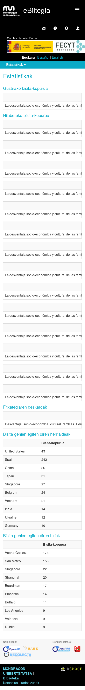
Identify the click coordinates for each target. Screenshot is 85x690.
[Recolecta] (17, 654)
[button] (55, 28)
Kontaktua (10, 682)
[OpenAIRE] (12, 648)
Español (43, 57)
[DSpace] (71, 668)
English (57, 57)
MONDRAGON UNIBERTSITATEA (17, 671)
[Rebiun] (77, 648)
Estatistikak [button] (15, 64)
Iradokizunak (29, 682)
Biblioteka (11, 678)
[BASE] (30, 648)
